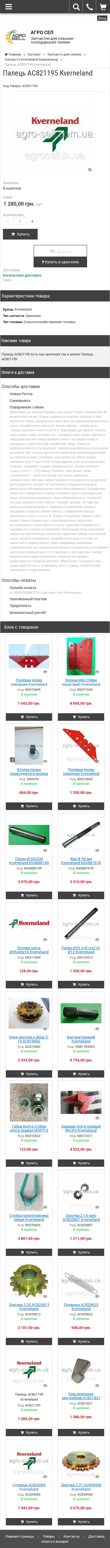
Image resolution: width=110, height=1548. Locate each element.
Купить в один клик (61, 261)
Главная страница (19, 1536)
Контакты (72, 1536)
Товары (49, 1536)
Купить (22, 234)
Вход (102, 18)
